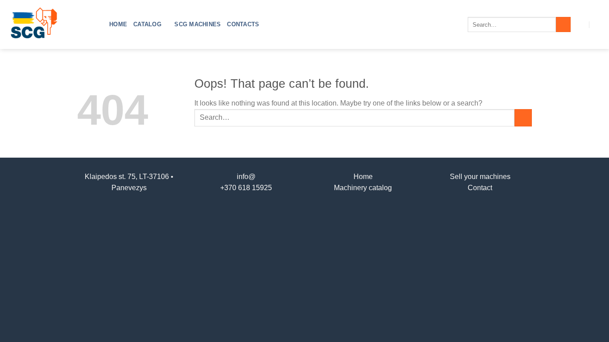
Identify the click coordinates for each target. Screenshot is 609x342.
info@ (246, 176)
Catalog (147, 24)
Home (118, 24)
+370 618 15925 (246, 187)
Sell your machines (480, 176)
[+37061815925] (598, 24)
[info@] (580, 24)
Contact (480, 187)
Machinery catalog (363, 187)
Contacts (243, 24)
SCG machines (197, 24)
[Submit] (563, 24)
